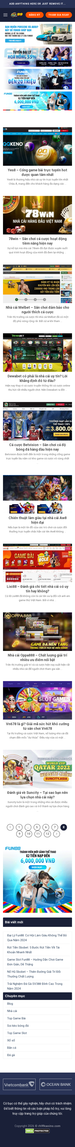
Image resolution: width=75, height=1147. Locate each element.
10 (28, 834)
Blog (10, 1003)
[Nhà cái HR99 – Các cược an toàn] (16, 15)
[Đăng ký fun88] (37, 878)
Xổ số (11, 1040)
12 (47, 834)
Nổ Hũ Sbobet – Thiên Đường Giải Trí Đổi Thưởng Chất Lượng (34, 974)
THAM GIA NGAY (58, 14)
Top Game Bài (16, 1018)
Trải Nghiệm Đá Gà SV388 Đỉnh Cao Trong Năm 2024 (34, 986)
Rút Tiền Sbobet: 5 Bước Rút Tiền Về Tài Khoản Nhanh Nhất (33, 950)
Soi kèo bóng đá (18, 1025)
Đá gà (11, 1055)
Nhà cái (12, 1011)
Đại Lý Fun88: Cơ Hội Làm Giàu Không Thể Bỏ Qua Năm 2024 (37, 938)
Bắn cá (11, 1048)
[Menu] (5, 15)
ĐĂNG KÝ (34, 14)
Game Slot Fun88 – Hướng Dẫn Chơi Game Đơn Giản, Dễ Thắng (35, 962)
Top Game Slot (17, 1033)
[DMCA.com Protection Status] (37, 1130)
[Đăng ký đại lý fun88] (37, 34)
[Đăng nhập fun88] (37, 101)
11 (38, 834)
